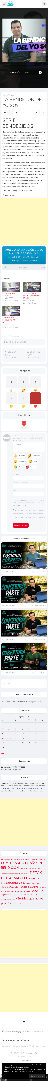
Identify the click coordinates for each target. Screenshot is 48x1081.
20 (23, 738)
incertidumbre (5, 891)
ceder (44, 859)
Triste (20, 467)
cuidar (38, 868)
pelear (3, 899)
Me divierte (22, 461)
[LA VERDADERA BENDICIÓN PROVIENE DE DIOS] (32, 287)
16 (42, 734)
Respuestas (23, 904)
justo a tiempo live (24, 891)
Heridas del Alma (28, 886)
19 (16, 738)
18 (9, 738)
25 (9, 743)
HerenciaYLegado (9, 887)
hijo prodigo (42, 887)
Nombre (16, 474)
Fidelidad (33, 883)
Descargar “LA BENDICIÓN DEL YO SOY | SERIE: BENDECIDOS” (24, 255)
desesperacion (25, 873)
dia (21, 879)
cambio (33, 859)
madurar (31, 895)
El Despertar (31, 878)
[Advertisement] (24, 224)
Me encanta (36, 456)
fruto (38, 883)
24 (3, 743)
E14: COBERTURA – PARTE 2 (17, 667)
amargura (13, 859)
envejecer (27, 883)
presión (7, 899)
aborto (3, 859)
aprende (19, 859)
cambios (39, 859)
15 (36, 734)
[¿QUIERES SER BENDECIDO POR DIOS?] (11, 311)
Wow (35, 461)
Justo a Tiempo (8, 95)
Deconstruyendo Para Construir (10, 873)
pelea (43, 895)
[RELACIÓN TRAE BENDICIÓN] (11, 287)
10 (3, 734)
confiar (21, 868)
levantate (20, 895)
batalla (25, 859)
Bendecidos (16, 336)
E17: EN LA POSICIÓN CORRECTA (19, 566)
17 (3, 738)
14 (29, 734)
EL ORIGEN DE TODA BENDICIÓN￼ (33, 355)
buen (28, 859)
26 (16, 743)
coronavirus (32, 868)
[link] (43, 112)
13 (23, 734)
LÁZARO (26, 895)
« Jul (2, 753)
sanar (29, 904)
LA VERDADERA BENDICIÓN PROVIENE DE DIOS (31, 295)
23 (42, 738)
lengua (14, 895)
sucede (34, 904)
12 (16, 734)
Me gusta (22, 456)
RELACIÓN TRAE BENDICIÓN (9, 294)
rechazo (17, 904)
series (6, 336)
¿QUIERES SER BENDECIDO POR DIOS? (9, 320)
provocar (12, 899)
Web (14, 491)
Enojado (33, 467)
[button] (4, 4)
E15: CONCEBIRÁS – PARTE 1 (17, 634)
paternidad (38, 895)
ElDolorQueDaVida (12, 883)
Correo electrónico (21, 482)
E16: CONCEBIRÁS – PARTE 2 (17, 600)
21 (29, 738)
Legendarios (6, 894)
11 (9, 734)
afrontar (7, 859)
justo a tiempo (14, 891)
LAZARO (37, 891)
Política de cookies (26, 1071)
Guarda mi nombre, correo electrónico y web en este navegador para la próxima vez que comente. (28, 503)
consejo (26, 868)
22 (36, 738)
